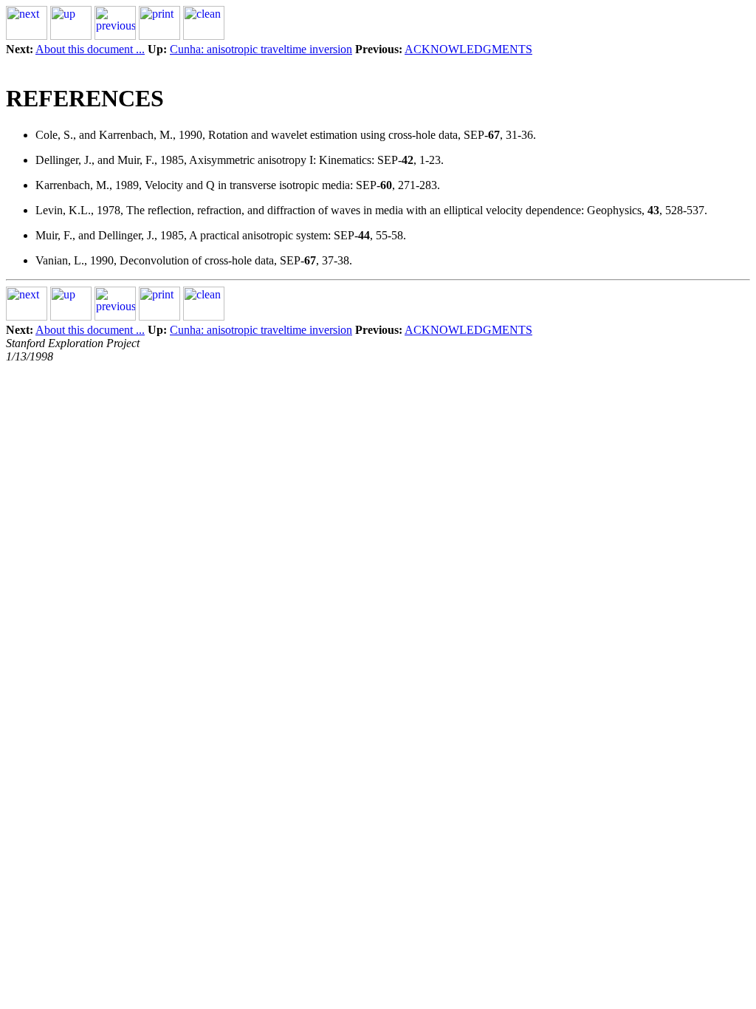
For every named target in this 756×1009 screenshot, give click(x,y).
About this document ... (90, 49)
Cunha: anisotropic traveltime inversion (261, 49)
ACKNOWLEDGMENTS (468, 49)
